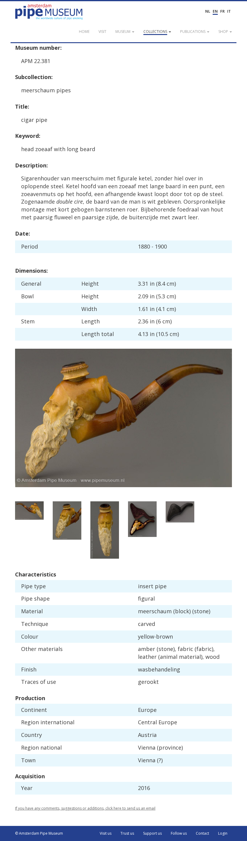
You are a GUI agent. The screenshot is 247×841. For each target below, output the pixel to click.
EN (215, 11)
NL (207, 11)
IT (229, 11)
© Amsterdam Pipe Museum (39, 833)
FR (222, 11)
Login (222, 833)
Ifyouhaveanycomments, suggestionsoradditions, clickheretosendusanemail (85, 808)
